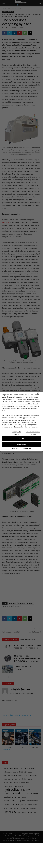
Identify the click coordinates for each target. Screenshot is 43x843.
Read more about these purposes (33, 433)
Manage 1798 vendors (16, 433)
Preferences (21, 444)
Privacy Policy (27, 448)
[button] (38, 393)
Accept (21, 438)
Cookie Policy (15, 448)
